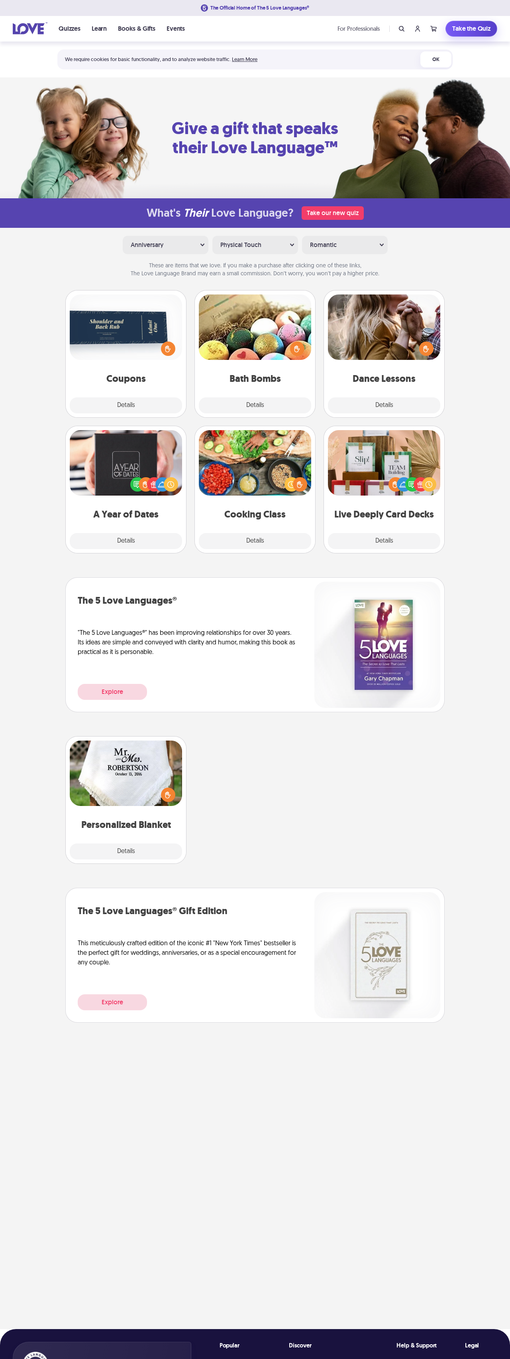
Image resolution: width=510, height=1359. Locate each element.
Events (176, 28)
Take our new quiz (333, 213)
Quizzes (69, 28)
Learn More (244, 59)
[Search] (401, 29)
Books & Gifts (136, 28)
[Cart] (433, 29)
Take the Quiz (471, 28)
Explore (112, 691)
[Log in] (417, 29)
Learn (99, 28)
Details (126, 405)
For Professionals (358, 28)
